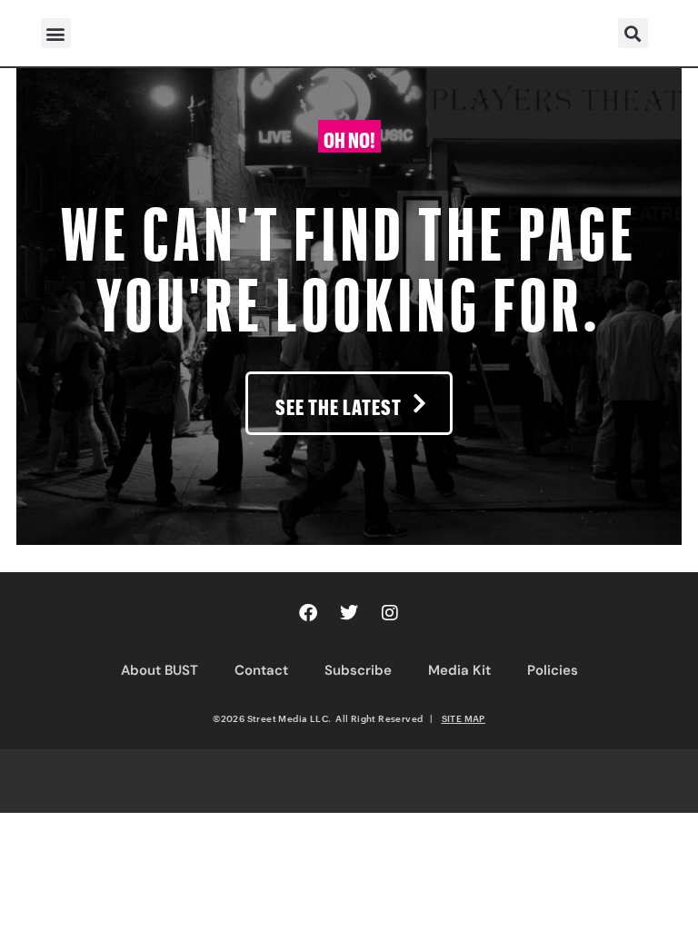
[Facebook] (308, 613)
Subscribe (358, 670)
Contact (261, 670)
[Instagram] (390, 613)
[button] (56, 33)
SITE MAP (463, 718)
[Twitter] (349, 613)
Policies (552, 670)
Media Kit (459, 670)
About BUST (159, 670)
